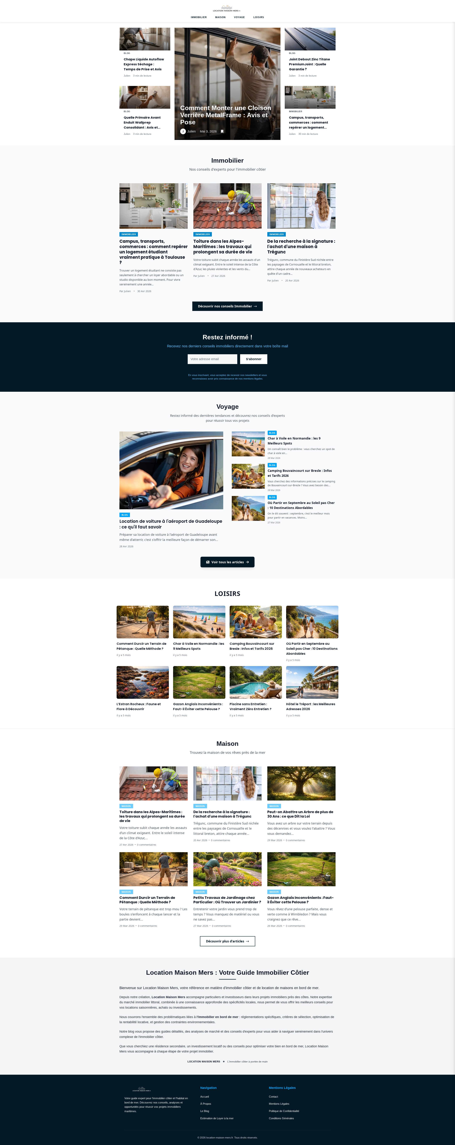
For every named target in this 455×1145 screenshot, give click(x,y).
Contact (273, 1096)
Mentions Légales (279, 1103)
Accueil (204, 1096)
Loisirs (258, 17)
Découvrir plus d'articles (225, 941)
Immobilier (199, 17)
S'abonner (253, 359)
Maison (220, 17)
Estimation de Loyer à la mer (217, 1118)
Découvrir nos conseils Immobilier (225, 306)
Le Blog (204, 1111)
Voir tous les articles (228, 562)
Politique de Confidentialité (284, 1111)
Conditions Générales (281, 1118)
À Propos (205, 1103)
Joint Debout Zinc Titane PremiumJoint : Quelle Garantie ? (309, 64)
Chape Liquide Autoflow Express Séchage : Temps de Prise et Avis (144, 64)
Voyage (239, 17)
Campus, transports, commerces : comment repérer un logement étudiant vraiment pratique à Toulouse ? (308, 127)
